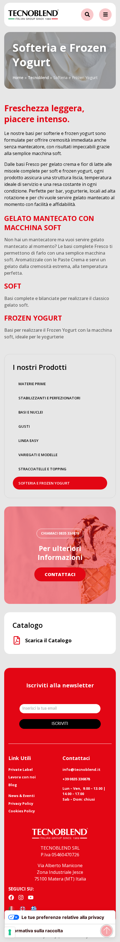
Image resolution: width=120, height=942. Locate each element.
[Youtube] (30, 897)
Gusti (24, 426)
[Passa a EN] (22, 909)
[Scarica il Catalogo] (17, 640)
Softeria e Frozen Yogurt (44, 483)
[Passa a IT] (11, 909)
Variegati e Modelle (37, 454)
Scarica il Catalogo (48, 640)
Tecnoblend (38, 77)
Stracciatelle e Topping (42, 468)
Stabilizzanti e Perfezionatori (49, 397)
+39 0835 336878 (76, 778)
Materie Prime (32, 383)
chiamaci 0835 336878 (60, 533)
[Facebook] (11, 897)
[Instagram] (21, 897)
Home (18, 77)
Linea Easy (28, 440)
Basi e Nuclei (30, 412)
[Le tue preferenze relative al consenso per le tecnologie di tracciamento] (9, 932)
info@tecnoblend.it (81, 769)
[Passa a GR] (34, 909)
